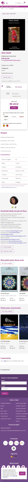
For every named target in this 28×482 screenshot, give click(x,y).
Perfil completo (7, 247)
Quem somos (4, 411)
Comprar (14, 107)
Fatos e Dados (4, 413)
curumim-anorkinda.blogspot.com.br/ (13, 231)
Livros (7, 13)
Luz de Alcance (5, 293)
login (5, 361)
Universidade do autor (21, 411)
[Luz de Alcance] (9, 279)
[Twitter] (3, 467)
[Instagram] (13, 467)
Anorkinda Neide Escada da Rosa (11, 60)
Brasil (2, 6)
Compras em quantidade (21, 413)
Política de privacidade (21, 403)
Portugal (6, 6)
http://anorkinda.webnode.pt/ (15, 241)
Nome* (3, 380)
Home (3, 13)
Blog (2, 408)
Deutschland (16, 6)
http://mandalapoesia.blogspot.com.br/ (18, 243)
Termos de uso (4, 416)
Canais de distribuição (21, 416)
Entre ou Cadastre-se (19, 3)
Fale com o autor (8, 251)
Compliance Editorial (20, 406)
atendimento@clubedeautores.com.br (8, 187)
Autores (2, 406)
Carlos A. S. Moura (5, 343)
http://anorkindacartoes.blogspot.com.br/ (10, 239)
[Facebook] (8, 467)
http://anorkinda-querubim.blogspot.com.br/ (16, 236)
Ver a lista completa (7, 263)
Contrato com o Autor (6, 418)
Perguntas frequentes (6, 428)
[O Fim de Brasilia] (9, 327)
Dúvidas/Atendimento (6, 403)
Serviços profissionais (21, 408)
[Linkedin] (23, 467)
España (10, 6)
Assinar (5, 393)
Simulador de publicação (21, 420)
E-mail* (3, 386)
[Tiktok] (18, 467)
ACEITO (22, 473)
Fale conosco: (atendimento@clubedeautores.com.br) (13, 430)
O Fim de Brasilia (5, 341)
